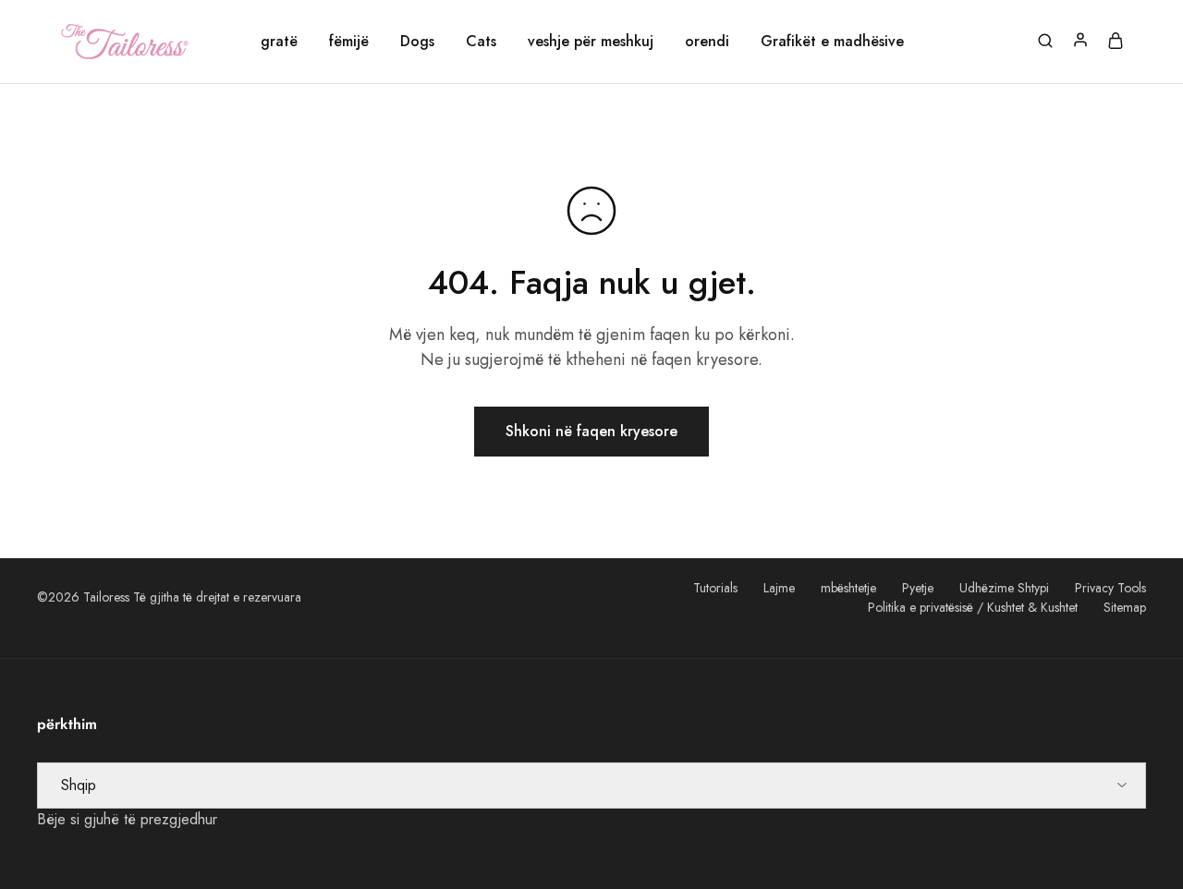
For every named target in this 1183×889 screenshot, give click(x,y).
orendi (707, 41)
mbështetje (848, 587)
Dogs (417, 41)
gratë (279, 41)
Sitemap (1125, 607)
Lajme (779, 587)
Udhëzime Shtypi (1004, 587)
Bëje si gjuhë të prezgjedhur (127, 819)
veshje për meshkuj (590, 41)
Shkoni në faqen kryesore (591, 431)
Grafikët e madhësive (832, 41)
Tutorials (715, 587)
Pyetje (917, 587)
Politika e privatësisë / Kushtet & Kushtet (973, 607)
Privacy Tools (1110, 587)
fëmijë (349, 41)
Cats (481, 41)
